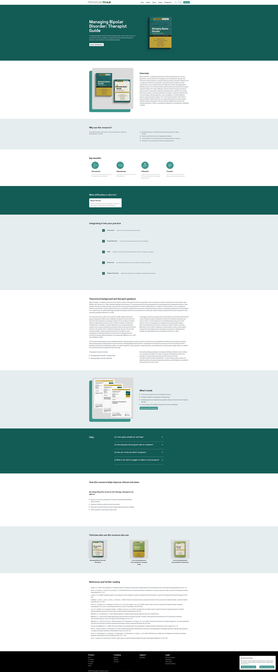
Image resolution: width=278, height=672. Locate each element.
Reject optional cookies (266, 667)
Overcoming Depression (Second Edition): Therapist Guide (139, 562)
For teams (90, 663)
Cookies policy (168, 661)
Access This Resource (96, 44)
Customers (116, 661)
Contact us (116, 659)
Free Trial (186, 2)
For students (91, 661)
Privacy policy (168, 659)
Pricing (160, 2)
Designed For (168, 2)
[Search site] (176, 2)
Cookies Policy (130, 670)
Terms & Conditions (114, 670)
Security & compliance (170, 663)
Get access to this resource (149, 408)
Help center (142, 657)
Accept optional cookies (248, 667)
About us (116, 657)
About (154, 2)
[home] (99, 2)
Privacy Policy (123, 670)
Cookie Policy (246, 663)
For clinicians (91, 659)
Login (180, 2)
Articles (148, 2)
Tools (142, 2)
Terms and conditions (170, 657)
